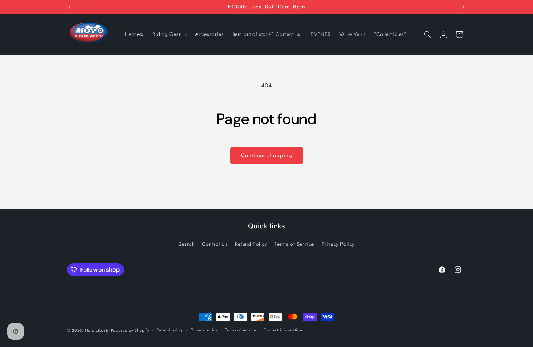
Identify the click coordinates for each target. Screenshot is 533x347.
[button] (169, 34)
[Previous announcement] (70, 7)
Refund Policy (251, 244)
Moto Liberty (97, 330)
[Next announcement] (463, 7)
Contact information (283, 330)
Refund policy (170, 330)
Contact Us (214, 244)
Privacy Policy (338, 244)
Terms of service (240, 330)
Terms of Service (294, 244)
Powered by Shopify (130, 330)
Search (186, 244)
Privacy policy (204, 330)
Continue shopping (266, 155)
